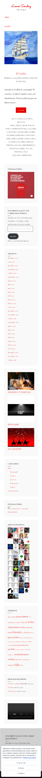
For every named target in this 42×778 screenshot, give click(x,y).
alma (12, 125)
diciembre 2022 (13, 258)
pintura (10, 145)
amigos (13, 617)
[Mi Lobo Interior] (10, 590)
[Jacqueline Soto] (21, 546)
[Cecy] (15, 530)
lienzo (14, 139)
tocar (29, 148)
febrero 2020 (12, 303)
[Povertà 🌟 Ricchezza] (15, 568)
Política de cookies (29, 757)
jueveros (11, 637)
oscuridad (10, 645)
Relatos (21, 122)
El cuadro (21, 73)
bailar (31, 125)
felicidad (16, 632)
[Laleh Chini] (10, 530)
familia (10, 632)
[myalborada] (15, 557)
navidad (22, 641)
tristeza (18, 152)
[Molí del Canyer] (10, 568)
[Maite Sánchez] (10, 552)
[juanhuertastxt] (26, 590)
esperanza (20, 135)
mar (28, 139)
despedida (24, 622)
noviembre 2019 (13, 315)
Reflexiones (14, 483)
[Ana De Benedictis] (10, 557)
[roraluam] (15, 574)
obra (33, 139)
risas (13, 654)
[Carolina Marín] (10, 563)
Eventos (13, 476)
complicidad (18, 622)
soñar (16, 659)
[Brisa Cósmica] (15, 563)
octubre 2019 (12, 318)
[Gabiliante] (10, 546)
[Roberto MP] (15, 541)
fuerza (22, 632)
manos (21, 139)
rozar (18, 145)
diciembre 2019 (13, 311)
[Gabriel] (21, 590)
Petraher (13, 424)
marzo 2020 (11, 300)
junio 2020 (11, 288)
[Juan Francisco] (21, 585)
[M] (15, 590)
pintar (30, 142)
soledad (11, 659)
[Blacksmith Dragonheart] (15, 552)
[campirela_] (26, 535)
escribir (10, 135)
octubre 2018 (12, 360)
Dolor (31, 622)
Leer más (22, 109)
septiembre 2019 (13, 322)
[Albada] (10, 574)
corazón (11, 132)
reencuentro (22, 649)
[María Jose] (21, 552)
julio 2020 (11, 285)
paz (18, 142)
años (30, 617)
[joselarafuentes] (21, 568)
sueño (22, 148)
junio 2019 (11, 330)
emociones (30, 132)
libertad (29, 637)
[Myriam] (10, 579)
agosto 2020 (12, 281)
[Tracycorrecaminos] (26, 563)
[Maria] (10, 585)
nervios (26, 641)
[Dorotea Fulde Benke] (26, 557)
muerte (18, 642)
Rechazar (21, 768)
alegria (9, 617)
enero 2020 (11, 307)
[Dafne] (15, 579)
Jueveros (13, 480)
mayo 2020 (11, 292)
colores (32, 129)
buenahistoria (19, 129)
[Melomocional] (15, 596)
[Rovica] (21, 535)
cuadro (20, 132)
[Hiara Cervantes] (26, 530)
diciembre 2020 (13, 266)
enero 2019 (11, 349)
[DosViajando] (10, 541)
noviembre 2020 (13, 269)
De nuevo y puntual (19, 392)
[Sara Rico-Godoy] (21, 563)
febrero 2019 (12, 345)
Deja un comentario (22, 155)
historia (30, 135)
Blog (14, 119)
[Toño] (21, 541)
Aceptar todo (21, 763)
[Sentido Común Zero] (15, 535)
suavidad (13, 148)
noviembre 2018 (13, 356)
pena (23, 142)
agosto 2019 (12, 326)
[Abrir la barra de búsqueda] (37, 16)
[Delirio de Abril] (26, 541)
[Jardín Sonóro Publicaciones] (21, 557)
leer (8, 139)
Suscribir (13, 236)
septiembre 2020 (13, 277)
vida (25, 152)
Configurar (21, 773)
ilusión (31, 632)
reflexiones (28, 649)
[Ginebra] (15, 546)
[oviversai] (26, 568)
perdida (11, 649)
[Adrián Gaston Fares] (26, 546)
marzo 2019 (11, 341)
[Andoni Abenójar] (26, 552)
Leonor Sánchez (21, 6)
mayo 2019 (11, 334)
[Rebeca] (21, 530)
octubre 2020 (12, 273)
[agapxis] (26, 574)
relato (10, 655)
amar (18, 125)
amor (24, 125)
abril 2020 (11, 296)
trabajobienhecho (26, 659)
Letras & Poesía (24, 119)
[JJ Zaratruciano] (10, 596)
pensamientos (23, 645)
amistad (18, 616)
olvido (29, 642)
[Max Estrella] (26, 579)
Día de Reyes (14, 449)
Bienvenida (14, 472)
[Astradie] (26, 585)
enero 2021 (11, 262)
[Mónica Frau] (10, 535)
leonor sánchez (23, 637)
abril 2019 (11, 337)
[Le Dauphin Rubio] (21, 574)
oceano (12, 142)
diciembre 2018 (13, 352)
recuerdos (17, 649)
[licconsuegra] (21, 579)
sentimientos (28, 145)
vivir (21, 665)
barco (9, 129)
